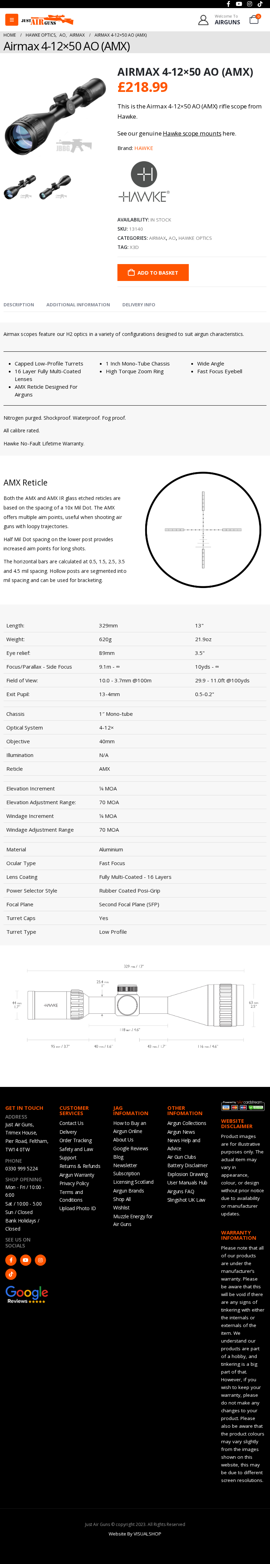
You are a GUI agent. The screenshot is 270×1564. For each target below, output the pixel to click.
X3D (134, 247)
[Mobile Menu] (11, 20)
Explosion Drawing (187, 1174)
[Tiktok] (11, 1274)
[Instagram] (40, 1260)
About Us (123, 1139)
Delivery (68, 1131)
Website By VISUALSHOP (135, 1534)
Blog (118, 1156)
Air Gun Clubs (181, 1156)
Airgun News (181, 1131)
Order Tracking (75, 1140)
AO (172, 238)
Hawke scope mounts (192, 133)
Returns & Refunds (80, 1166)
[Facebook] (11, 1260)
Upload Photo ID (77, 1208)
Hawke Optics (195, 238)
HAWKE (143, 147)
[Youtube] (25, 1260)
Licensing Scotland (133, 1181)
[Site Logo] (47, 19)
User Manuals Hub (187, 1182)
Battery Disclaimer (187, 1165)
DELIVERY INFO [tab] (138, 304)
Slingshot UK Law (186, 1199)
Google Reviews (130, 1148)
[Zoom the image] (27, 1288)
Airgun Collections (186, 1123)
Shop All (122, 1199)
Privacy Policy (74, 1183)
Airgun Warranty (77, 1174)
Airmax (157, 238)
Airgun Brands (128, 1190)
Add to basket (157, 272)
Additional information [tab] (78, 304)
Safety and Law (76, 1149)
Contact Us (71, 1123)
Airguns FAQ (180, 1191)
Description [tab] (19, 304)
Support (68, 1157)
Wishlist (121, 1207)
